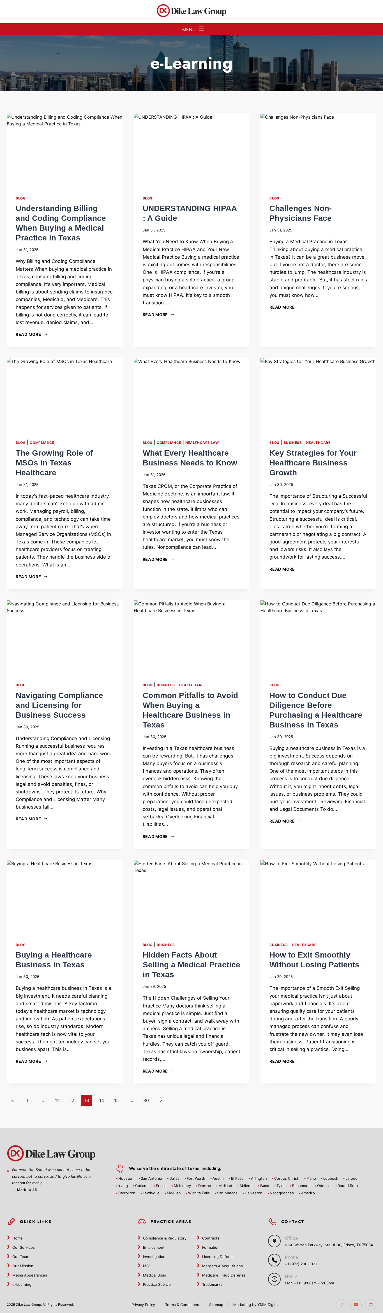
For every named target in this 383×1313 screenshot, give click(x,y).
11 (57, 1100)
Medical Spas (154, 1275)
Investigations (155, 1256)
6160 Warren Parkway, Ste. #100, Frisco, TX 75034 (329, 1245)
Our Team (20, 1256)
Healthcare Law (202, 442)
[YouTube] (356, 1304)
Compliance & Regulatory (164, 1238)
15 (116, 1100)
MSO (147, 1266)
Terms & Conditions (182, 1304)
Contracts (210, 1238)
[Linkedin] (370, 1304)
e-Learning (21, 1284)
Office (291, 1238)
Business (293, 442)
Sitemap (216, 1304)
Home (17, 1238)
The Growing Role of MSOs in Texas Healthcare (54, 463)
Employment (154, 1247)
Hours (291, 1276)
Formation (211, 1247)
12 (72, 1100)
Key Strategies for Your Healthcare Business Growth (313, 463)
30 (146, 1100)
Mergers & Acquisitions (222, 1266)
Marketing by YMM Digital (255, 1304)
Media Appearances (29, 1275)
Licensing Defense (218, 1256)
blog (21, 198)
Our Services (23, 1247)
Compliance (42, 442)
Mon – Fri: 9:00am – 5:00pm (309, 1283)
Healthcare (318, 442)
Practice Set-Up (157, 1284)
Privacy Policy (143, 1304)
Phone (291, 1257)
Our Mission (22, 1266)
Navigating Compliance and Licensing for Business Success (59, 705)
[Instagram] (341, 1304)
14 (101, 1100)
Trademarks (212, 1284)
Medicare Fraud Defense (224, 1275)
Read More (28, 334)
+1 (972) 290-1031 (301, 1264)
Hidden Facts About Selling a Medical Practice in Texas (191, 965)
